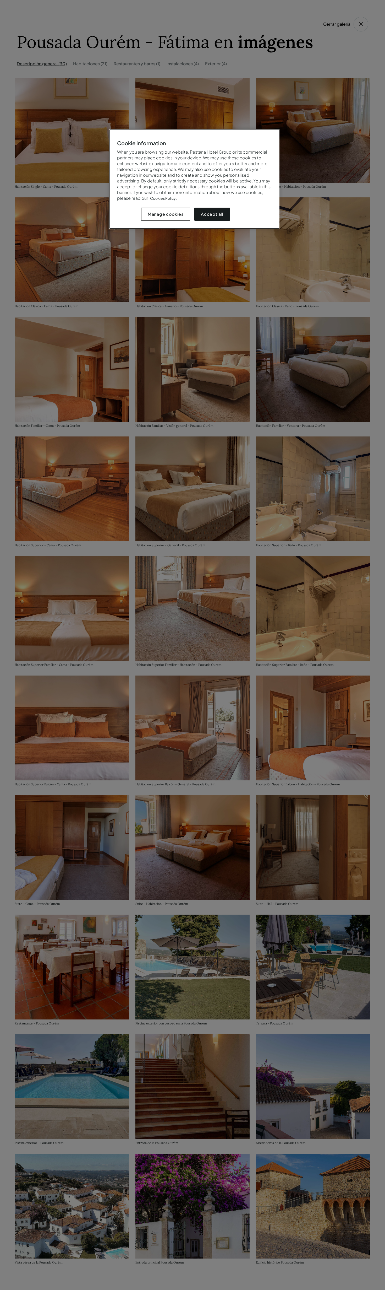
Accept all (212, 214)
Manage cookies (166, 214)
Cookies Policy (163, 198)
